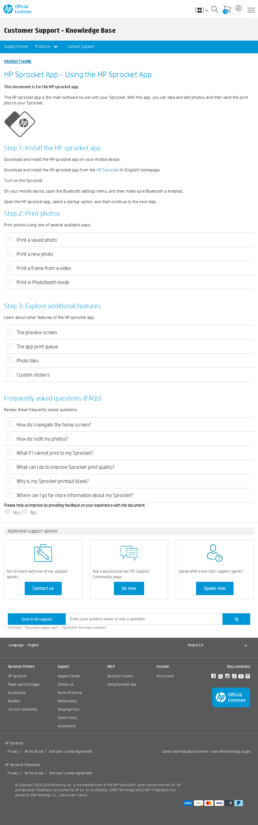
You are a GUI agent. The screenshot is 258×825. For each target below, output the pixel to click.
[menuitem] (16, 47)
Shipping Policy (69, 709)
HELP (111, 666)
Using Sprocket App (121, 684)
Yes (17, 512)
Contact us (43, 588)
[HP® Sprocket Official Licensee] (18, 9)
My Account (165, 676)
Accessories (17, 692)
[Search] (215, 10)
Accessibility (67, 726)
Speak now (215, 588)
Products (43, 46)
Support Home (16, 46)
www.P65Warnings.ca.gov (230, 751)
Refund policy (68, 701)
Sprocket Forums (120, 676)
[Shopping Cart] (227, 9)
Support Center (69, 676)
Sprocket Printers (21, 666)
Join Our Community (23, 709)
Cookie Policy (67, 717)
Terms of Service (70, 692)
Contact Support (80, 46)
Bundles (14, 701)
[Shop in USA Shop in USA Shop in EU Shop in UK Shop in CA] (204, 10)
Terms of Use (34, 751)
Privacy (13, 751)
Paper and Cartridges (24, 684)
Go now (129, 588)
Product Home (18, 61)
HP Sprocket (107, 169)
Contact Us (66, 684)
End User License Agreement (70, 751)
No (33, 512)
